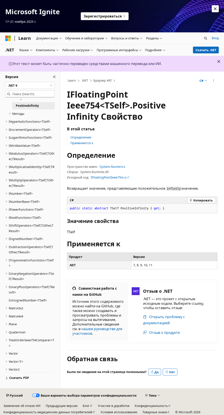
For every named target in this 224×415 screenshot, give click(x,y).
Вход (215, 38)
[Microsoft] (8, 38)
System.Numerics (112, 167)
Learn (72, 80)
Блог (86, 406)
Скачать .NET (206, 50)
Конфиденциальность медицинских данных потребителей (48, 412)
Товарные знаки (154, 412)
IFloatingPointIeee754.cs (109, 177)
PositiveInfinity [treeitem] (27, 105)
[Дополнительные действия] (213, 80)
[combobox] (30, 85)
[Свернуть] (54, 76)
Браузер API (102, 80)
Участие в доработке (114, 406)
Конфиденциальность (151, 406)
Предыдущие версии (61, 406)
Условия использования (119, 412)
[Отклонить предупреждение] (215, 8)
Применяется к (81, 143)
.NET (84, 80)
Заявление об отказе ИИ (22, 406)
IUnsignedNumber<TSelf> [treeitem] (28, 300)
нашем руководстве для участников (97, 331)
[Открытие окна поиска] (205, 38)
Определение (80, 137)
